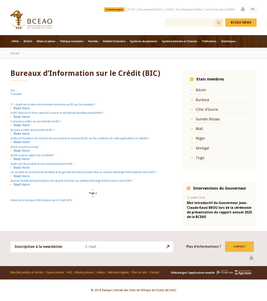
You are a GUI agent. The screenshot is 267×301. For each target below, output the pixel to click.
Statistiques (228, 41)
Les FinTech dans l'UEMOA (220, 9)
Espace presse (55, 272)
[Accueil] (31, 19)
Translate (15, 94)
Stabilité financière (114, 41)
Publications (209, 41)
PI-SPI (131, 9)
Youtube (243, 9)
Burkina (202, 100)
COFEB (169, 9)
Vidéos (101, 272)
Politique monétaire (71, 41)
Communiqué (114, 9)
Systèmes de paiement (143, 41)
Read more (22, 108)
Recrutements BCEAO (150, 9)
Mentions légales (118, 272)
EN (253, 9)
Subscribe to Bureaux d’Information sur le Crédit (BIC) (41, 200)
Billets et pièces (46, 41)
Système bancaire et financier (179, 41)
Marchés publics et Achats (26, 272)
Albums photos (84, 272)
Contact (239, 246)
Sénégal (202, 148)
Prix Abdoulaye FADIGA (189, 9)
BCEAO (28, 41)
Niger (200, 138)
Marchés (93, 41)
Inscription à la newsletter (39, 246)
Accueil (14, 53)
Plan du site (139, 272)
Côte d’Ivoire (207, 109)
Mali (199, 128)
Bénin (201, 90)
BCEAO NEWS (241, 22)
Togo (200, 158)
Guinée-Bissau (208, 119)
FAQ (69, 272)
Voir (12, 90)
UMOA (15, 41)
